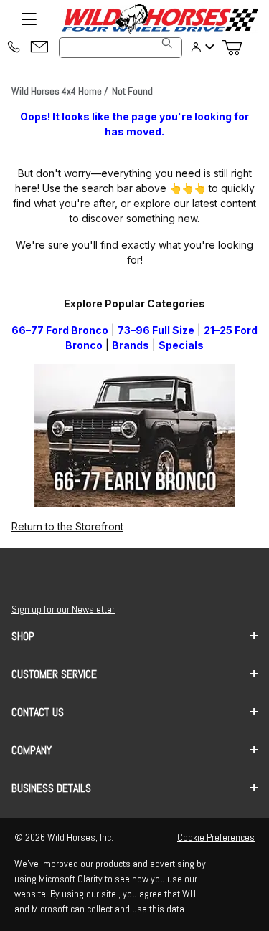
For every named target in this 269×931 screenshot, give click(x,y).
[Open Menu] (28, 19)
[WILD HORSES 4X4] (159, 19)
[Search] (167, 43)
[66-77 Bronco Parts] (134, 435)
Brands (130, 345)
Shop (22, 636)
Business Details (51, 788)
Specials (181, 345)
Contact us (37, 712)
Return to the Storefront (67, 526)
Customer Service (54, 674)
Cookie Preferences (216, 837)
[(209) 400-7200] (14, 48)
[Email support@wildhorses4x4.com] (39, 48)
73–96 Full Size (156, 330)
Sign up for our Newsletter (63, 609)
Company (31, 750)
